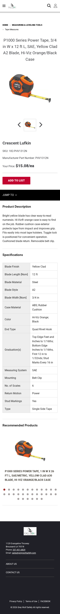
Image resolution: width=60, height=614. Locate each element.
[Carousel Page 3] (14, 490)
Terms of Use (31, 601)
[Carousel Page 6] (28, 490)
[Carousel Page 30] (42, 499)
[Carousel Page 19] (32, 494)
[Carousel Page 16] (18, 494)
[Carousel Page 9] (42, 490)
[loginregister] (56, 6)
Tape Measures (11, 29)
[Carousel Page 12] (56, 490)
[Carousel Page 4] (18, 490)
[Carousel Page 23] (51, 494)
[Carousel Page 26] (23, 499)
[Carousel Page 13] (4, 494)
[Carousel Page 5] (23, 490)
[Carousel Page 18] (28, 494)
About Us (11, 564)
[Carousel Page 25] (18, 499)
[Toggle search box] (49, 5)
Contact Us (13, 572)
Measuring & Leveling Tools (27, 25)
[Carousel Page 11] (51, 490)
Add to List (16, 180)
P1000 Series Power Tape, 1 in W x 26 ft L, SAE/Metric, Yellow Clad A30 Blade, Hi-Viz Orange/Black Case (29, 475)
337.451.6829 (19, 550)
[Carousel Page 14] (9, 494)
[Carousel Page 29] (37, 499)
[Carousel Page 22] (46, 494)
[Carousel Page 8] (37, 490)
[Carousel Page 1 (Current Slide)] (4, 490)
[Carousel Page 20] (37, 494)
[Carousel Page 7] (32, 490)
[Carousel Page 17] (23, 494)
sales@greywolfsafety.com (24, 553)
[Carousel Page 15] (14, 494)
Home (5, 25)
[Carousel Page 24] (56, 494)
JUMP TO (8, 195)
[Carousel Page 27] (28, 499)
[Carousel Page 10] (46, 490)
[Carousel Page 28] (32, 499)
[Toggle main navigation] (4, 5)
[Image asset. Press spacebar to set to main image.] (30, 125)
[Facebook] (30, 594)
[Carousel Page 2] (9, 490)
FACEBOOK (45, 601)
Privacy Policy (16, 601)
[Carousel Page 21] (42, 494)
